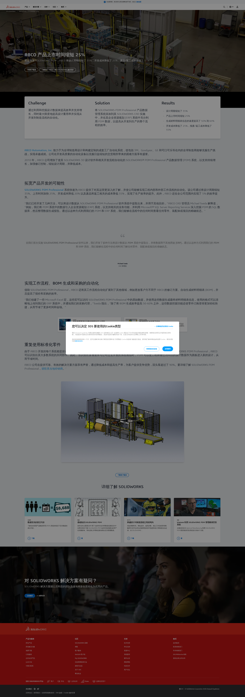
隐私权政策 (79, 341)
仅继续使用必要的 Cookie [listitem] (164, 326)
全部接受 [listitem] (168, 349)
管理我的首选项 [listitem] (151, 349)
